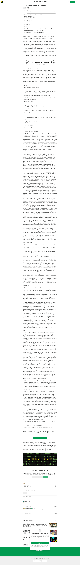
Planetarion (36, 173)
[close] (49, 529)
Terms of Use (44, 545)
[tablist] (27, 493)
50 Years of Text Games (45, 13)
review (28, 157)
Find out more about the (33, 13)
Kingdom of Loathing (31, 442)
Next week (25, 435)
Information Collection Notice (40, 546)
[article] (40, 525)
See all (25, 544)
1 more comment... (26, 515)
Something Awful (28, 51)
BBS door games (51, 187)
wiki (31, 444)
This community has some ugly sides (31, 381)
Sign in (77, 1)
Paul (26, 501)
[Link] (22, 13)
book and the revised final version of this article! (39, 13)
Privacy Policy (47, 546)
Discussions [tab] (30, 520)
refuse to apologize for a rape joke (38, 322)
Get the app (44, 560)
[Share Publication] (69, 2)
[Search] (67, 2)
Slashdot (42, 51)
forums (27, 444)
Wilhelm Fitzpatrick (28, 508)
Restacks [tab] (29, 493)
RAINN (28, 449)
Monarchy (48, 172)
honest (42, 221)
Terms (42, 558)
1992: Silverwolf (26, 523)
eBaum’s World (35, 51)
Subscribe (72, 1)
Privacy (40, 558)
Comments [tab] (25, 493)
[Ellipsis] (56, 501)
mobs (50, 136)
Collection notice (46, 558)
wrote (53, 220)
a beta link (31, 192)
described (46, 352)
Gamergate (39, 323)
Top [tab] (24, 520)
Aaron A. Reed (27, 7)
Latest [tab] (27, 520)
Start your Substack (37, 560)
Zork (43, 416)
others (42, 353)
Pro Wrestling (42, 38)
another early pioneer (36, 212)
